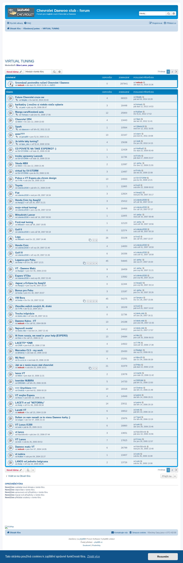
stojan (20, 420)
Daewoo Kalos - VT (25, 321)
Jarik (138, 141)
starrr (138, 134)
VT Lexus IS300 (23, 424)
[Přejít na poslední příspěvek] (144, 82)
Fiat (17, 192)
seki (19, 427)
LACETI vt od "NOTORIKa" (29, 402)
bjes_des (25, 144)
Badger (21, 271)
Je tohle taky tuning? (26, 141)
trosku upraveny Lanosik (29, 156)
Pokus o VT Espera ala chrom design (35, 178)
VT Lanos (20, 439)
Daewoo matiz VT (24, 446)
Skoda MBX (21, 163)
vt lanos (19, 432)
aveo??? (20, 134)
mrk (138, 410)
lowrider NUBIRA (24, 380)
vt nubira (20, 454)
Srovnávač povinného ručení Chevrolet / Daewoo (42, 82)
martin (139, 373)
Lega (18, 237)
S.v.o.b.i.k (22, 360)
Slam (138, 119)
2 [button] (172, 71)
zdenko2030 (23, 188)
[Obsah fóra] (21, 11)
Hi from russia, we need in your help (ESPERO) (41, 335)
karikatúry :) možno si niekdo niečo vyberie (39, 104)
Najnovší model (24, 328)
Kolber (20, 456)
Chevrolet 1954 (23, 119)
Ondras (21, 390)
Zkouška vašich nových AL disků (33, 306)
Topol (138, 417)
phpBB (82, 539)
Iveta (20, 262)
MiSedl (21, 225)
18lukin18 (140, 126)
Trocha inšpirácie (24, 313)
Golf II (18, 229)
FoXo (138, 156)
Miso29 (139, 357)
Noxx (20, 398)
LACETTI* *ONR (24, 343)
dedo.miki (22, 316)
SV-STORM (23, 151)
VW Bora (20, 297)
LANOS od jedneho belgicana (31, 461)
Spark (18, 126)
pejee (30, 65)
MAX (20, 122)
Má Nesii (20, 357)
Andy (20, 405)
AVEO (52, 85)
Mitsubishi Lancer (25, 214)
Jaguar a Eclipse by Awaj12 (30, 283)
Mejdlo (24, 100)
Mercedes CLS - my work (29, 350)
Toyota (19, 185)
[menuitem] (27, 23)
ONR (20, 345)
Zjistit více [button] (93, 556)
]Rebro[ (21, 353)
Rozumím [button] (163, 556)
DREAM (21, 383)
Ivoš (138, 185)
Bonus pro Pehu (24, 290)
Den (19, 338)
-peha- (139, 163)
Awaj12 (139, 192)
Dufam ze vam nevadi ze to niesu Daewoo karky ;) (42, 417)
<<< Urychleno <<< (25, 388)
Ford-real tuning (24, 222)
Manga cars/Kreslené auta (29, 112)
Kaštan (139, 112)
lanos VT (20, 373)
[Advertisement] (91, 44)
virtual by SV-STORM (26, 170)
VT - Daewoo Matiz (25, 268)
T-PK (20, 180)
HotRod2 (140, 148)
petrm (138, 395)
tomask (139, 104)
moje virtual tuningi (26, 207)
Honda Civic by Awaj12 (28, 200)
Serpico (139, 297)
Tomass (25, 115)
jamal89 (25, 137)
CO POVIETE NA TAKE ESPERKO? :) (35, 148)
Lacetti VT (20, 410)
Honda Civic (22, 245)
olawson (25, 129)
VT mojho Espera (24, 395)
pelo (23, 107)
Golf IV (19, 252)
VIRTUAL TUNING (19, 61)
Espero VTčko (23, 275)
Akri (138, 335)
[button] (176, 72)
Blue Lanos (21, 65)
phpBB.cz (98, 542)
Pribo (138, 365)
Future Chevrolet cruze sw (29, 97)
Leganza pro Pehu (25, 260)
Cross (139, 439)
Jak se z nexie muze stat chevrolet (34, 365)
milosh (21, 85)
